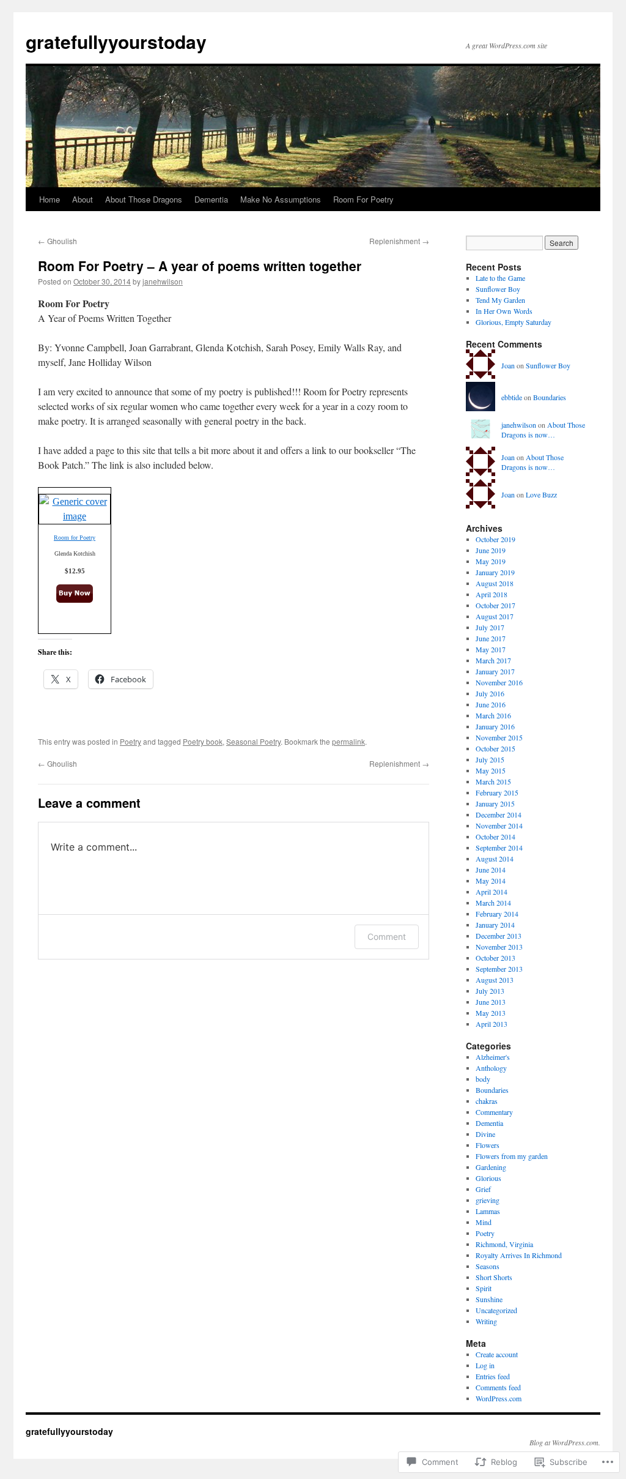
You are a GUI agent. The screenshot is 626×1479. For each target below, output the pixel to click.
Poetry (130, 741)
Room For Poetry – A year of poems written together (199, 265)
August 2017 (495, 616)
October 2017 (495, 605)
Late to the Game (500, 278)
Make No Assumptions (280, 199)
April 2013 (491, 1024)
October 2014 (495, 836)
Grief (483, 1189)
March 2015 (493, 781)
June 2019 (491, 550)
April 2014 (491, 891)
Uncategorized (496, 1310)
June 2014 (491, 869)
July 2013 (490, 991)
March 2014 (493, 902)
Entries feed (493, 1376)
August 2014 (495, 858)
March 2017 (493, 660)
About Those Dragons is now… (543, 430)
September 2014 (499, 847)
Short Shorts (494, 1277)
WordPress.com (498, 1398)
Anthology (491, 1068)
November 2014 (499, 825)
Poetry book (203, 741)
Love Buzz (541, 494)
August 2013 (495, 980)
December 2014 (498, 814)
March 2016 (493, 715)
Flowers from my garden (512, 1156)
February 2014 (497, 913)
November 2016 (499, 682)
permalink (348, 741)
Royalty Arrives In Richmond (519, 1255)
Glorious (488, 1178)
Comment (386, 936)
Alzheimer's (493, 1057)
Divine (485, 1134)
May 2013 (491, 1013)
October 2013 (495, 958)
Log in (485, 1365)
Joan (508, 365)
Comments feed (498, 1387)
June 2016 (491, 704)
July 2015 (490, 759)
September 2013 (499, 969)
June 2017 (491, 638)
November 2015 (499, 737)
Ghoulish (57, 241)
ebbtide (511, 397)
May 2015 (491, 770)
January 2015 (495, 803)
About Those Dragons (143, 199)
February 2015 (497, 792)
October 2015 (495, 748)
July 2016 (490, 693)
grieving (487, 1200)
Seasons (487, 1266)
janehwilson (162, 281)
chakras (487, 1101)
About (82, 199)
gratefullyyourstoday (116, 41)
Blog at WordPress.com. (564, 1442)
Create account (497, 1354)
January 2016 (495, 726)
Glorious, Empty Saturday (513, 322)
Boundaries (549, 397)
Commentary (494, 1112)
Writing (486, 1321)
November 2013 (499, 947)
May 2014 (491, 880)
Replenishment (399, 241)
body (483, 1079)
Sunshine (489, 1299)
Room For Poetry (363, 199)
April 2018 (491, 594)
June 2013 (491, 1002)
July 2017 (490, 627)
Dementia (211, 199)
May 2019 (491, 561)
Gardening (491, 1167)
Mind (484, 1222)
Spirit (484, 1288)
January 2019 (495, 572)
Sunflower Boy (498, 289)
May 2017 (491, 649)
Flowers (487, 1145)
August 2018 (495, 583)
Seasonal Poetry (253, 741)
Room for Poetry (74, 537)
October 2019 (495, 539)
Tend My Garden (500, 300)
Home (49, 199)
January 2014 (495, 924)
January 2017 (495, 671)
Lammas (488, 1211)
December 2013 (498, 936)
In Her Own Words (504, 311)
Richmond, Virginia (504, 1244)
